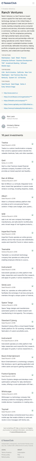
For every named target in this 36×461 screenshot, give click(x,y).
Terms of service (6, 452)
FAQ (18, 454)
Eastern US (13, 78)
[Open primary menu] (33, 3)
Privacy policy (6, 454)
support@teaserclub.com (18, 432)
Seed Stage (15, 84)
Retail (18, 58)
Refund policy (6, 457)
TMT (3, 63)
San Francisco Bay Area (19, 75)
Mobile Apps (6, 66)
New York (28, 72)
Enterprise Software (8, 60)
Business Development (24, 60)
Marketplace (6, 58)
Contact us (20, 457)
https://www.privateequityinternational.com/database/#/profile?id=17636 (19, 108)
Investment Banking (12, 63)
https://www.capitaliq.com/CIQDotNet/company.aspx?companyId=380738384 (19, 104)
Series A (23, 84)
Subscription (21, 452)
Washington (6, 75)
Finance (23, 58)
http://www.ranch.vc (11, 93)
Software (24, 63)
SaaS (13, 58)
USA (3, 72)
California (20, 72)
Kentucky (5, 78)
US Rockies (22, 78)
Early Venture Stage (8, 87)
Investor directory (9, 9)
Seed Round (6, 84)
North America (11, 72)
